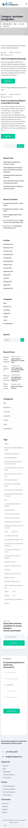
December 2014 (8, 249)
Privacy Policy (7, 738)
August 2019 (7, 236)
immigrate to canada (10, 523)
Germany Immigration (9, 753)
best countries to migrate (11, 441)
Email (2, 809)
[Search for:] (14, 301)
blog (6, 461)
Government (15, 492)
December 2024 (8, 205)
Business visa (7, 267)
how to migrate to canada (11, 496)
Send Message (11, 672)
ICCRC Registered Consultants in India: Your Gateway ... (17, 330)
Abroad (6, 404)
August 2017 (7, 246)
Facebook (5, 767)
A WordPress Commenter (10, 164)
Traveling (7, 556)
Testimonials (6, 732)
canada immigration (10, 471)
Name (2, 803)
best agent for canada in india (12, 414)
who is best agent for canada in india (14, 560)
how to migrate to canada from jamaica (13, 511)
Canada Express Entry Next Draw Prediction (16, 339)
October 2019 (7, 229)
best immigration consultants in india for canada (14, 456)
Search (20, 107)
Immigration (6, 274)
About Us (5, 727)
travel (14, 552)
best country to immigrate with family (12, 446)
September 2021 (8, 222)
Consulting (6, 271)
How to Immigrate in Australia (13, 19)
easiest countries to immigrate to (13, 482)
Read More (8, 42)
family (6, 492)
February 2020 (7, 225)
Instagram (5, 770)
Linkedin (4, 773)
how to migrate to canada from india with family (14, 505)
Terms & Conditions (8, 735)
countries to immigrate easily (12, 475)
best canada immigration (11, 418)
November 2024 (8, 208)
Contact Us (5, 764)
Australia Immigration (9, 750)
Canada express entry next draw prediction (13, 466)
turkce (5, 175)
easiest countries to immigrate (12, 478)
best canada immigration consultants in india (14, 430)
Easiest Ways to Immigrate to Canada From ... (17, 321)
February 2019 (7, 242)
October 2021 (7, 219)
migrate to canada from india (12, 542)
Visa (14, 556)
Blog (4, 264)
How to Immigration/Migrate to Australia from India (13, 62)
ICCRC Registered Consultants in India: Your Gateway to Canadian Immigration (12, 131)
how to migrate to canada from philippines (13, 518)
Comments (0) (16, 13)
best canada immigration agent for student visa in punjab (13, 423)
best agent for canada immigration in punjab (14, 409)
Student (5, 278)
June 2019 (6, 239)
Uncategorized (7, 284)
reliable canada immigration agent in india (14, 547)
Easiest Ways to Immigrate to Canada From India (14, 488)
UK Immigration (7, 756)
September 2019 (8, 232)
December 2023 (8, 215)
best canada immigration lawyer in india (13, 436)
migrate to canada (9, 538)
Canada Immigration (9, 747)
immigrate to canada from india (12, 526)
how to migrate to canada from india (14, 500)
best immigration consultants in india (14, 451)
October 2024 (7, 212)
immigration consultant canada (12, 534)
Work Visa (7, 564)
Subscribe (14, 604)
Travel (5, 281)
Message (3, 815)
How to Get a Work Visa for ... (17, 348)
